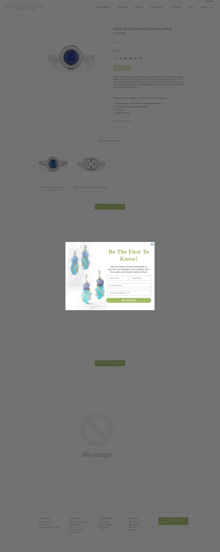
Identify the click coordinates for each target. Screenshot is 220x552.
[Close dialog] (152, 244)
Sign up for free (128, 300)
